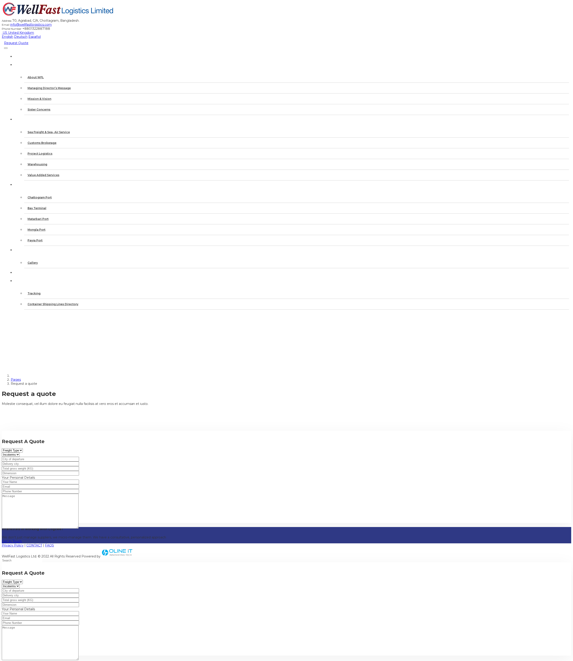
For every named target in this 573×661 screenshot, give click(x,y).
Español (34, 37)
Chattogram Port (40, 197)
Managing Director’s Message (49, 88)
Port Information (34, 185)
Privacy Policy (13, 545)
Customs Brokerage (42, 143)
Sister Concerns (39, 109)
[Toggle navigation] (6, 48)
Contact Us (28, 272)
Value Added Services (43, 175)
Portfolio (27, 250)
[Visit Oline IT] (117, 556)
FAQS (49, 545)
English (7, 37)
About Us (26, 65)
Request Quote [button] (16, 43)
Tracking (34, 293)
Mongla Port (36, 229)
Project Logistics (40, 153)
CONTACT (34, 545)
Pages (16, 380)
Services (25, 119)
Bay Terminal (37, 208)
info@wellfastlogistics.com (31, 25)
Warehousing (37, 164)
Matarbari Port (38, 219)
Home (22, 56)
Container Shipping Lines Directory (53, 304)
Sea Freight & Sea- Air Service (49, 132)
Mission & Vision (39, 98)
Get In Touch (12, 541)
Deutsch (21, 37)
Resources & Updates (37, 281)
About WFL (36, 77)
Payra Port (35, 240)
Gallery (33, 262)
